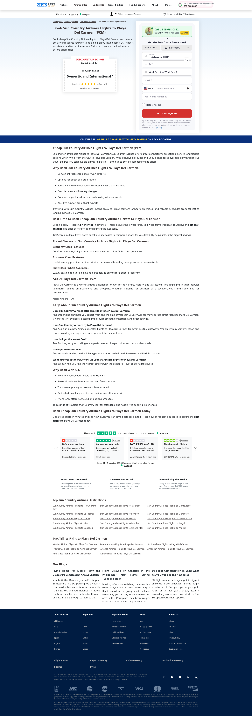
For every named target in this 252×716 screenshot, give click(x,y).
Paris (85, 627)
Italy (56, 627)
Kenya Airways (118, 643)
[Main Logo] (46, 5)
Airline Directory (134, 660)
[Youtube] (180, 677)
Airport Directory (98, 660)
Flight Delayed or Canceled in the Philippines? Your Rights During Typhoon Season (126, 574)
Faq (141, 621)
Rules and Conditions (177, 643)
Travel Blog (144, 638)
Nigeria (57, 643)
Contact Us (144, 649)
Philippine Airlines (119, 627)
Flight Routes (61, 660)
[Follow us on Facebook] (164, 677)
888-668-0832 (190, 6)
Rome (85, 632)
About (171, 621)
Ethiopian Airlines (119, 638)
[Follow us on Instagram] (172, 677)
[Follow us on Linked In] (196, 677)
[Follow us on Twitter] (188, 677)
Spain (56, 638)
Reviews (172, 627)
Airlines (75, 21)
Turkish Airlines (118, 632)
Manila (86, 643)
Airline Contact (146, 632)
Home (55, 21)
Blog (171, 632)
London (86, 621)
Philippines (58, 621)
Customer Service (176, 649)
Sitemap (58, 666)
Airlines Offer (80, 4)
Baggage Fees (146, 627)
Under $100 (98, 4)
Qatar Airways (117, 621)
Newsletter (144, 643)
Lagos (85, 649)
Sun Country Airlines (88, 21)
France (57, 649)
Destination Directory (172, 660)
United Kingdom (60, 632)
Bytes (93, 666)
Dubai (85, 638)
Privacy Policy (174, 638)
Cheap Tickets (65, 21)
